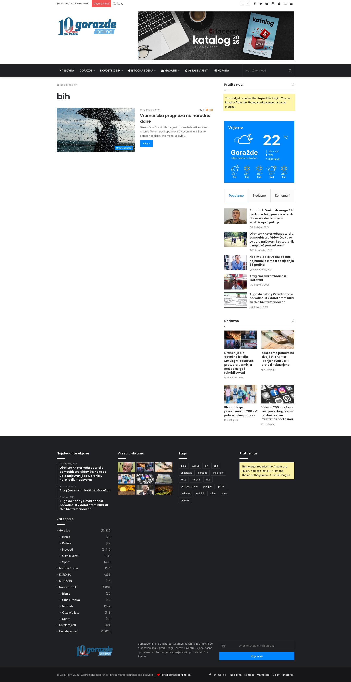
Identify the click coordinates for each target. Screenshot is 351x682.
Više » (146, 143)
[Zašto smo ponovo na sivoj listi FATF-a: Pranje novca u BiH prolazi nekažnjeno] (277, 339)
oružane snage (189, 486)
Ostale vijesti (198, 70)
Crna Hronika (71, 600)
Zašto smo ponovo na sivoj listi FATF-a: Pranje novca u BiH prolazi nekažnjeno (162, 3)
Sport (66, 562)
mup (208, 479)
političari (186, 493)
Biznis (66, 537)
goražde (202, 472)
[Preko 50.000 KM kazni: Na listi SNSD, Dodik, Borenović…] (163, 479)
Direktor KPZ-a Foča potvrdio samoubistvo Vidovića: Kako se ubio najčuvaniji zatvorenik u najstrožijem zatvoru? (272, 240)
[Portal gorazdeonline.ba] (87, 26)
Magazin (170, 70)
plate (221, 486)
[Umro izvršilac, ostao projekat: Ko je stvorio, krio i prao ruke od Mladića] (126, 467)
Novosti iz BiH (110, 70)
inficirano (218, 472)
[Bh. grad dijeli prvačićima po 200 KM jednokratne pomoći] (240, 394)
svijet (213, 493)
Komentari (282, 195)
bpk (216, 465)
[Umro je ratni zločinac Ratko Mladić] (145, 490)
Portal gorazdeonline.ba (175, 674)
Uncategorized (68, 631)
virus (224, 493)
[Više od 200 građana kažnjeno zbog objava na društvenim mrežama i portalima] (277, 394)
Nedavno (259, 195)
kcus (183, 479)
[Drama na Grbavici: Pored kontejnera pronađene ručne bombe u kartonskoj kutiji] (163, 490)
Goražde (86, 70)
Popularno (236, 195)
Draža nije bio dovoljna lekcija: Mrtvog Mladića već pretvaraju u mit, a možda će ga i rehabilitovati (239, 363)
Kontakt (249, 674)
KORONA (223, 70)
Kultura (67, 543)
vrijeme (185, 500)
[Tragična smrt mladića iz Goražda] (235, 281)
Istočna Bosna (141, 70)
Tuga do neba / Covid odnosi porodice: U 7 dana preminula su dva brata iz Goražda (272, 298)
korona (196, 479)
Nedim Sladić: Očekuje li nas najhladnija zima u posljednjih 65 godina (272, 261)
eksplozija (186, 472)
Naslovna (67, 70)
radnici (200, 493)
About (195, 465)
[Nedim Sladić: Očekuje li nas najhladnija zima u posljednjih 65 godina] (235, 262)
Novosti (67, 549)
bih (206, 465)
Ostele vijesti (70, 555)
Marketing (263, 674)
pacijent (207, 486)
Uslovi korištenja (282, 674)
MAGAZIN (65, 580)
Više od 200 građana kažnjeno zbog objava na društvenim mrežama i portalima (277, 413)
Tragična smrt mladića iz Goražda (268, 278)
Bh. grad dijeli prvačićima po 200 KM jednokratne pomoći (240, 411)
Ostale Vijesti (70, 612)
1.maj (183, 465)
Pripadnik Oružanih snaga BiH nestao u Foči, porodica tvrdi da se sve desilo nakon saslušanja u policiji (271, 216)
